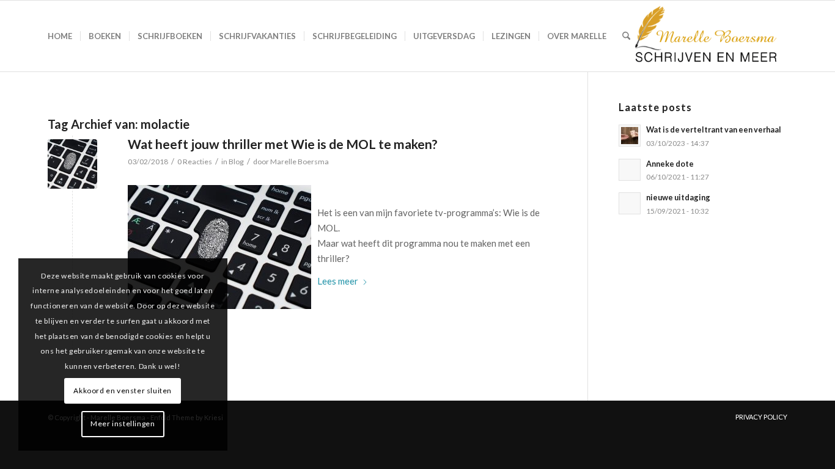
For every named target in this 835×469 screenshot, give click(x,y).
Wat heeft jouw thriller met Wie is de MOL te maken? (283, 143)
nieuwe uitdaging (678, 197)
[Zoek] (626, 36)
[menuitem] (60, 36)
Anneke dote (670, 164)
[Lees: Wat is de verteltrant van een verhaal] (630, 136)
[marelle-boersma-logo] (704, 36)
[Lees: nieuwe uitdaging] (630, 203)
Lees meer (337, 280)
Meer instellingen (122, 423)
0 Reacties (194, 161)
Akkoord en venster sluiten (122, 390)
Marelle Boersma (299, 161)
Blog (236, 161)
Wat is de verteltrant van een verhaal (713, 129)
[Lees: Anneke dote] (630, 170)
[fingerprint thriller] (72, 164)
